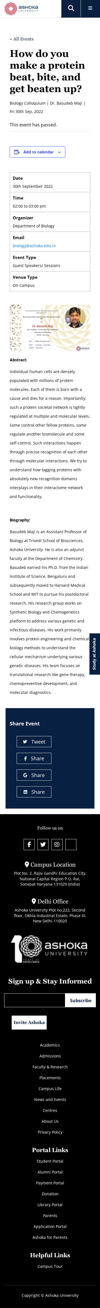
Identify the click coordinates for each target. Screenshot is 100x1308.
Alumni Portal (50, 1172)
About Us (50, 1121)
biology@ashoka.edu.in (34, 245)
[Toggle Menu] (90, 8)
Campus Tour (50, 1266)
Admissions (50, 1056)
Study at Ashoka (94, 654)
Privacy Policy (50, 1132)
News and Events (50, 1099)
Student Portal (50, 1161)
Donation (50, 1193)
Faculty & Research (50, 1066)
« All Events (22, 39)
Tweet (38, 741)
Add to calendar (38, 152)
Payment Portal (50, 1183)
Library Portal (50, 1204)
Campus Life (50, 1088)
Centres (50, 1110)
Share (37, 758)
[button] (71, 8)
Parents (50, 1215)
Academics (50, 1045)
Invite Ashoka (29, 1022)
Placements (50, 1077)
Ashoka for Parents (50, 1237)
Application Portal (50, 1226)
